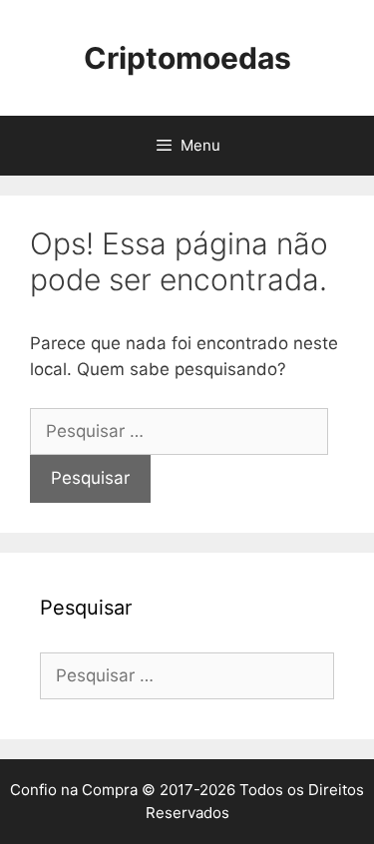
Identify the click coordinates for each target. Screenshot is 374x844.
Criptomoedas (187, 58)
